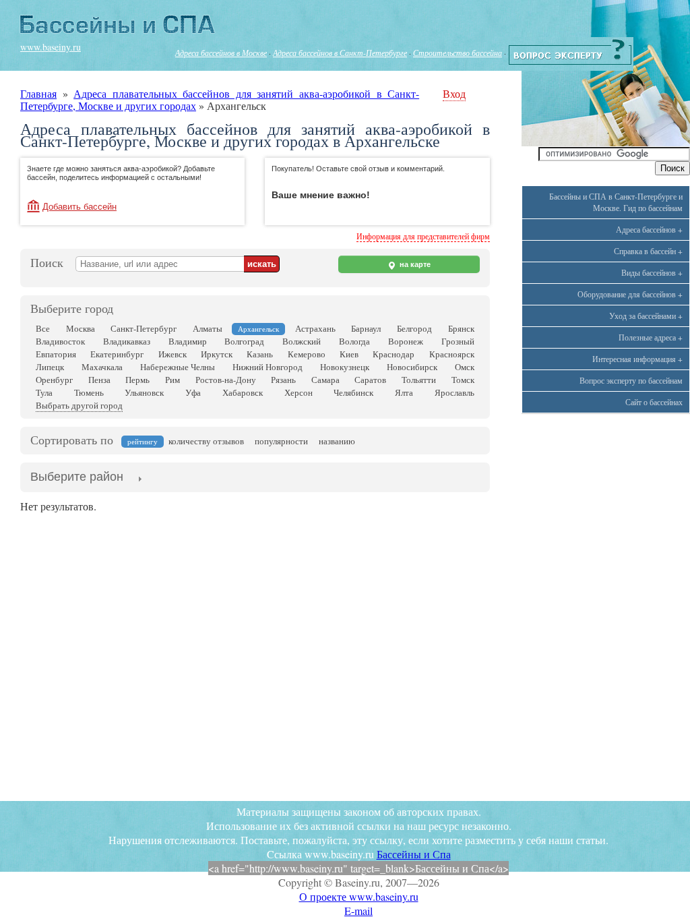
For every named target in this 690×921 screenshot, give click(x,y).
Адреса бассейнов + (649, 229)
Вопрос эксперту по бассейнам (631, 380)
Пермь (137, 380)
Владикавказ (126, 341)
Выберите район (76, 476)
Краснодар (393, 354)
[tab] (76, 478)
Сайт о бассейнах (654, 401)
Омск (464, 367)
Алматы (207, 328)
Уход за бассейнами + (646, 315)
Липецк (50, 367)
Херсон (298, 392)
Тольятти (419, 380)
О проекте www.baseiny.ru (358, 896)
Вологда (354, 341)
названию (337, 441)
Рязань (283, 380)
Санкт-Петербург (144, 328)
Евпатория (56, 354)
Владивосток (60, 341)
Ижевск (172, 354)
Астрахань (315, 328)
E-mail (358, 910)
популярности (281, 441)
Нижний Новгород (267, 367)
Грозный (457, 341)
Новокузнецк (344, 367)
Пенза (99, 380)
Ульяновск (144, 392)
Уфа (193, 392)
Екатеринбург (117, 354)
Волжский (301, 341)
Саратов (370, 380)
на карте (414, 264)
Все (43, 328)
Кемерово (306, 354)
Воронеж (405, 341)
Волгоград (244, 341)
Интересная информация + (637, 358)
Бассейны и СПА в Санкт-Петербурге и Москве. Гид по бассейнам (616, 202)
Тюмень (89, 392)
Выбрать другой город (79, 405)
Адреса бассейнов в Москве (221, 52)
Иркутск (216, 354)
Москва (80, 328)
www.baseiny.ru (50, 46)
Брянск (461, 328)
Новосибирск (412, 367)
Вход (454, 93)
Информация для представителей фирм (423, 236)
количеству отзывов (206, 441)
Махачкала (102, 367)
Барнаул (366, 328)
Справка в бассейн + (648, 250)
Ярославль (454, 392)
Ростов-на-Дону (225, 380)
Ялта (404, 392)
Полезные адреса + (651, 337)
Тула (44, 392)
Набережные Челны (177, 367)
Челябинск (353, 392)
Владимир (187, 341)
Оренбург (54, 380)
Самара (325, 380)
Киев (349, 354)
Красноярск (451, 354)
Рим (172, 380)
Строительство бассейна (457, 52)
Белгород (414, 328)
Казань (260, 354)
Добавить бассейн (79, 207)
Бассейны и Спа (414, 854)
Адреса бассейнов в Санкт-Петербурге (340, 52)
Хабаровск (242, 392)
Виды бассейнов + (652, 272)
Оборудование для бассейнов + (630, 294)
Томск (462, 380)
